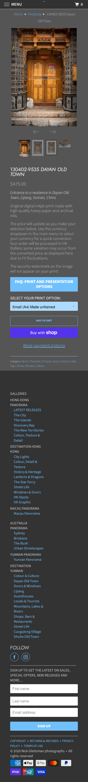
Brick (25, 361)
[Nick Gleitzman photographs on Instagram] (26, 657)
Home (18, 14)
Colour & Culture (26, 575)
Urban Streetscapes (29, 548)
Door (55, 361)
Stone (20, 366)
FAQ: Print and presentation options (44, 284)
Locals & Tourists (26, 601)
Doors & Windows (27, 586)
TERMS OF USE (33, 746)
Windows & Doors (27, 492)
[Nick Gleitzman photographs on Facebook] (15, 657)
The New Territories (29, 430)
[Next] (53, 131)
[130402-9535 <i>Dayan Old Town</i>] (44, 77)
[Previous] (35, 131)
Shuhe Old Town (26, 636)
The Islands (22, 420)
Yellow (40, 366)
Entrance (64, 361)
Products (34, 14)
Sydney (19, 533)
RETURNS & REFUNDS (44, 741)
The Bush (21, 543)
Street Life (21, 487)
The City (20, 415)
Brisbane (20, 538)
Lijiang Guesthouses (24, 594)
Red (73, 361)
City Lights (21, 456)
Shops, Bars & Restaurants (24, 619)
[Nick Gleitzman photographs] (44, 4)
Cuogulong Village (27, 631)
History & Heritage (27, 471)
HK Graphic (22, 502)
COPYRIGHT (18, 741)
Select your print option (35, 298)
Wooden (30, 366)
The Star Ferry (24, 482)
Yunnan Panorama (28, 559)
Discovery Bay (24, 425)
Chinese (46, 361)
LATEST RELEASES (27, 409)
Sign (12, 366)
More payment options (44, 345)
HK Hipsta (21, 497)
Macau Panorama (27, 513)
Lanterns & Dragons (29, 476)
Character (34, 361)
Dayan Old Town (26, 581)
